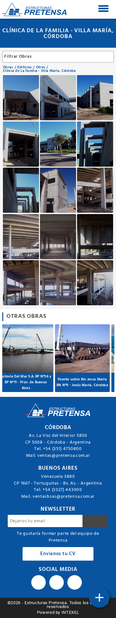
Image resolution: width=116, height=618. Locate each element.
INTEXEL (70, 612)
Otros (40, 67)
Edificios (24, 67)
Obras (8, 67)
